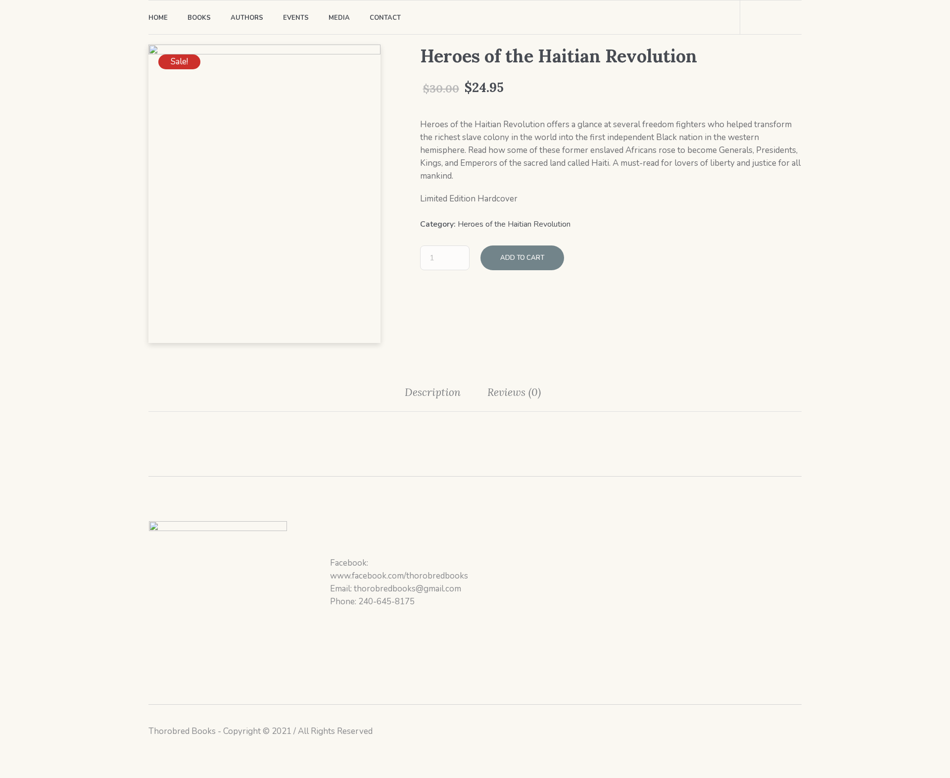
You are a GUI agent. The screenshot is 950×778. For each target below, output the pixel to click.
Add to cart (522, 257)
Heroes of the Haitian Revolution (514, 224)
